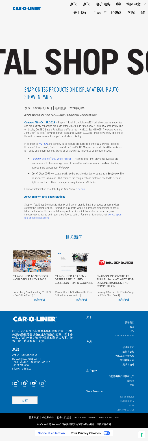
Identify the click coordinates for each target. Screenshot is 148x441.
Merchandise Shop (125, 409)
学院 (131, 12)
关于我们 (80, 12)
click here (80, 189)
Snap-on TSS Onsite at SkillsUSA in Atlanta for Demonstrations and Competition (115, 281)
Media (131, 405)
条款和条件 (48, 417)
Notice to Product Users (109, 417)
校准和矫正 (128, 347)
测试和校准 (128, 364)
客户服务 (103, 4)
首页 (25, 400)
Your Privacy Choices (86, 433)
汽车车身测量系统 (125, 355)
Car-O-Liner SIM (127, 401)
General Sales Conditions (85, 417)
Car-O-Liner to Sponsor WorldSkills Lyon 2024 (30, 277)
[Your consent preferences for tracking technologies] (141, 434)
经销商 (116, 12)
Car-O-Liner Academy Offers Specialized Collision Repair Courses (74, 279)
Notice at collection (51, 433)
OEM (142, 12)
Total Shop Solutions (124, 335)
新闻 (73, 4)
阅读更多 (40, 300)
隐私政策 (34, 417)
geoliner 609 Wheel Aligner (51, 159)
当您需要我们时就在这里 (121, 376)
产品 (97, 12)
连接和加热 (128, 351)
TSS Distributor (127, 396)
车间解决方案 (127, 360)
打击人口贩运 (64, 417)
